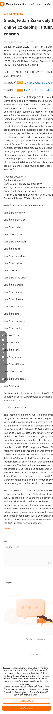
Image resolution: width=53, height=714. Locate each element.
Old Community (13, 13)
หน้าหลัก (35, 4)
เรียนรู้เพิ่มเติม (30, 695)
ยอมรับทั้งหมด (26, 708)
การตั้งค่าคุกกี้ (26, 701)
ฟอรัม (48, 4)
